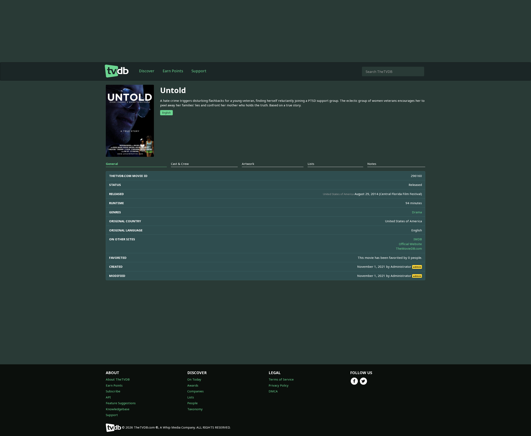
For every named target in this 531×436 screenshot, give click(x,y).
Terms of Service (281, 379)
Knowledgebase (117, 409)
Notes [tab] (371, 164)
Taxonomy (195, 409)
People (192, 403)
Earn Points (173, 70)
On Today (194, 379)
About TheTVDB (118, 379)
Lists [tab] (311, 164)
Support (198, 70)
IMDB (418, 239)
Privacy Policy (279, 385)
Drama (417, 212)
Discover (146, 70)
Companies (195, 391)
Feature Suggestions (121, 403)
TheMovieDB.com (409, 248)
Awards (192, 385)
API (108, 397)
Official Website (410, 244)
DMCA (273, 391)
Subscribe (113, 391)
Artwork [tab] (248, 164)
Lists (190, 397)
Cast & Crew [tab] (180, 164)
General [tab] (112, 164)
